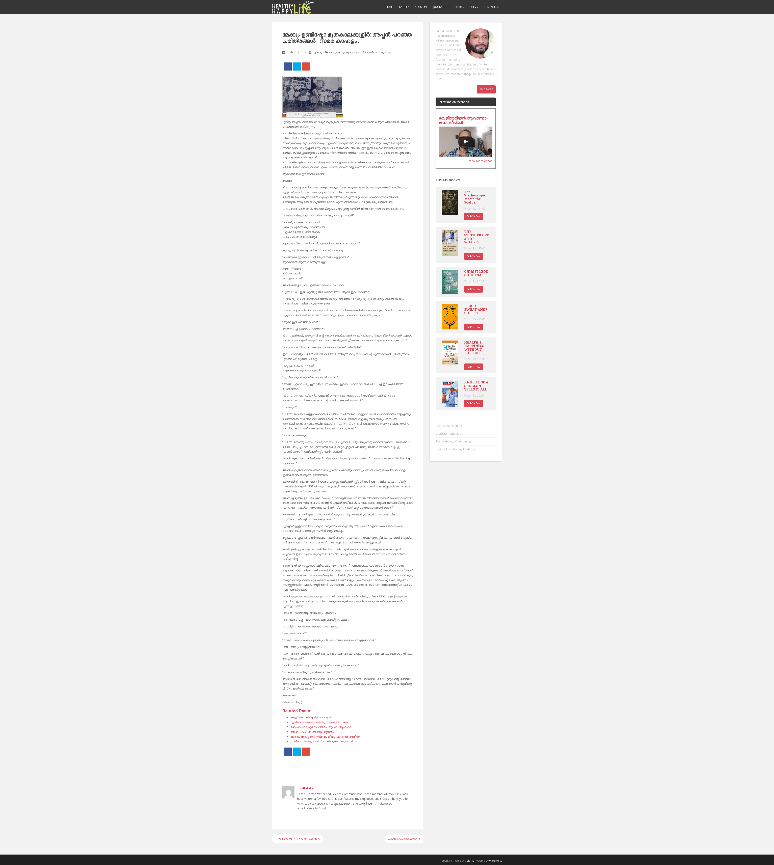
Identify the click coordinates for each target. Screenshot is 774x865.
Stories (459, 7)
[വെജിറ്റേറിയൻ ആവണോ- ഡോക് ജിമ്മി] (465, 142)
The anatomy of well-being (453, 441)
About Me (421, 7)
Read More (486, 89)
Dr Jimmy (317, 52)
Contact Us (491, 7)
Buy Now (473, 216)
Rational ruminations (449, 426)
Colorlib (469, 860)
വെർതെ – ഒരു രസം (449, 433)
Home (389, 7)
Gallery (404, 7)
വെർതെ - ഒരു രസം (379, 52)
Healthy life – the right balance (455, 449)
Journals (439, 7)
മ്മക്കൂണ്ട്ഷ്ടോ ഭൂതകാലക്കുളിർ (347, 52)
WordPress (495, 860)
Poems (474, 7)
